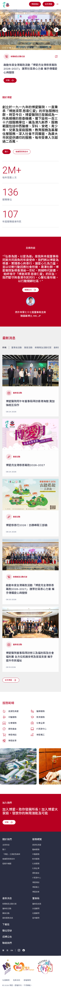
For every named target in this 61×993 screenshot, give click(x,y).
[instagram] (19, 950)
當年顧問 (35, 918)
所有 (4, 347)
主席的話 (5, 845)
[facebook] (24, 950)
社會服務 (12, 723)
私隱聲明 (5, 980)
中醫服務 (12, 717)
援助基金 (12, 729)
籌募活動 (28, 347)
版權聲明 (27, 980)
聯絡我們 (7, 943)
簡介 (4, 849)
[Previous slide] (4, 29)
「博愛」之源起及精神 (11, 854)
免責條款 (16, 980)
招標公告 (7, 936)
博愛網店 (12, 734)
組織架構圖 (6, 863)
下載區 (5, 924)
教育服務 (40, 717)
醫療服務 (40, 711)
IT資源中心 (41, 729)
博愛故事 (12, 740)
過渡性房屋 (13, 711)
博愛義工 (40, 734)
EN (12, 950)
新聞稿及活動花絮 (43, 347)
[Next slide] (56, 29)
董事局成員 (36, 904)
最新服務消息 (7, 918)
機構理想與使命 (8, 859)
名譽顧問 (35, 913)
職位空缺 (7, 930)
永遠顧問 (35, 908)
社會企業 (40, 723)
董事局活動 (16, 347)
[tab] (3, 47)
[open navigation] (57, 4)
